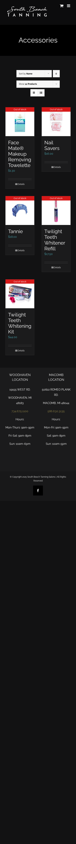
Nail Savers (52, 145)
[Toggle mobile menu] (69, 6)
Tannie (15, 231)
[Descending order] (56, 73)
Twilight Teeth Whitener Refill (54, 239)
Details (21, 184)
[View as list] (40, 92)
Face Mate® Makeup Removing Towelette (19, 154)
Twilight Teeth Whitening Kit (19, 323)
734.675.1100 (19, 411)
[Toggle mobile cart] (61, 6)
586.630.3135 (56, 411)
